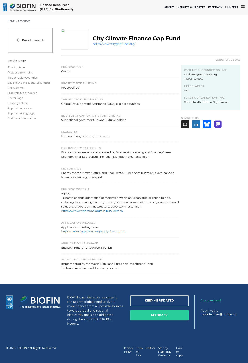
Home (11, 21)
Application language (21, 113)
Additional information (22, 118)
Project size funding (20, 72)
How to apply (179, 351)
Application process (20, 108)
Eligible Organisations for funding (29, 82)
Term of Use (139, 351)
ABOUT (169, 7)
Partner (150, 348)
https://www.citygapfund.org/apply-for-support (93, 231)
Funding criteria (18, 103)
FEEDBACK (215, 7)
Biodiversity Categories (22, 93)
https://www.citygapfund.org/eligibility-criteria (92, 211)
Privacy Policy (128, 349)
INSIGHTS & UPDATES (191, 7)
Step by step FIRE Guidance (164, 351)
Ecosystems (15, 87)
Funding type (16, 67)
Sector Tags (15, 98)
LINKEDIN (231, 7)
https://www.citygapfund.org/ (114, 44)
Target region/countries (23, 77)
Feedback (159, 315)
